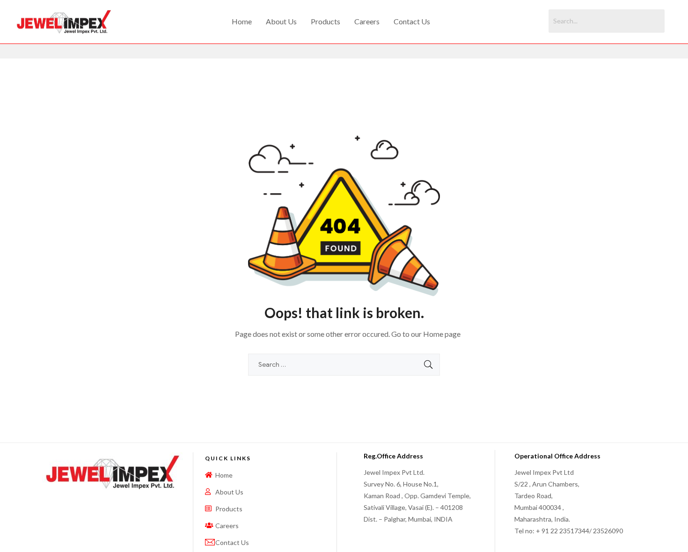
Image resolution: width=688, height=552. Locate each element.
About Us (281, 21)
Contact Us (412, 21)
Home (242, 21)
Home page (442, 333)
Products (325, 21)
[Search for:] (344, 364)
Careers (367, 21)
